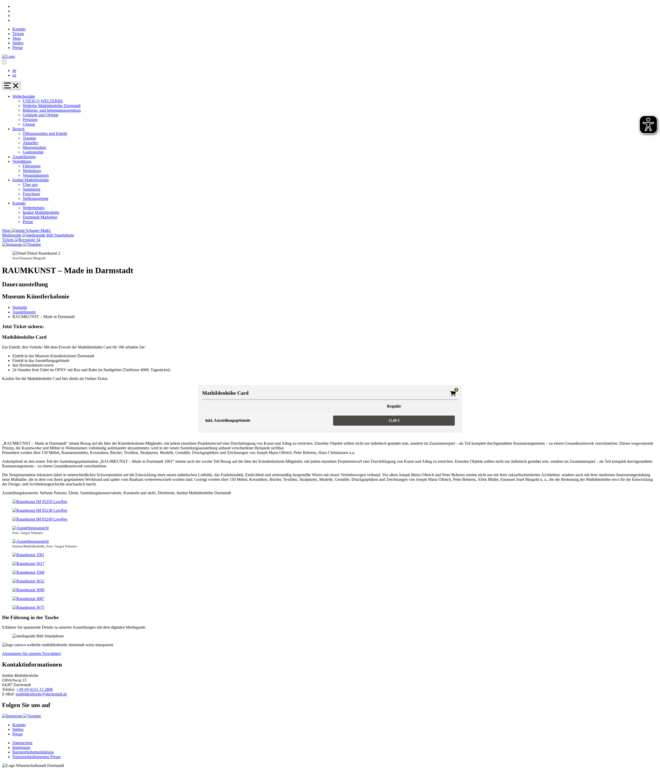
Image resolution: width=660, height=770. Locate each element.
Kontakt (19, 29)
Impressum (21, 747)
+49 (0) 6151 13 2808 (34, 689)
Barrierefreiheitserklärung (33, 752)
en (14, 75)
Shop (16, 38)
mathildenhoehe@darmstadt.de (41, 694)
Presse (17, 47)
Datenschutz (22, 743)
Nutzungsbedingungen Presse (36, 757)
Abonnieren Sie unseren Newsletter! (31, 653)
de (14, 70)
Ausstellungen (24, 312)
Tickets (18, 33)
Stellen (17, 43)
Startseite (19, 307)
